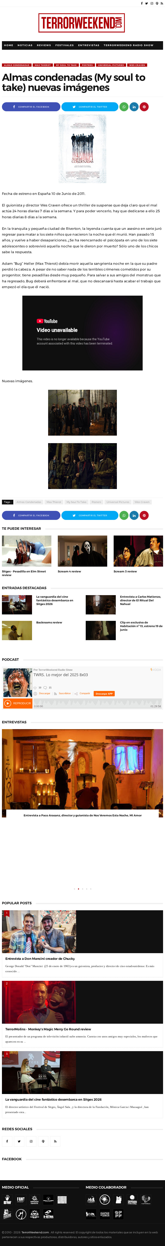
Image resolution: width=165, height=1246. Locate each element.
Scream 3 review (125, 571)
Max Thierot (43, 65)
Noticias (25, 45)
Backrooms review (49, 622)
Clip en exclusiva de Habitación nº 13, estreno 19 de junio (141, 626)
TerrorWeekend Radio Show (129, 45)
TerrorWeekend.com (35, 1232)
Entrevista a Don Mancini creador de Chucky (40, 958)
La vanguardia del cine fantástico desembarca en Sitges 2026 (54, 600)
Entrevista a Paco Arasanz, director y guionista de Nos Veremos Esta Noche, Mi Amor (83, 815)
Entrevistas (88, 45)
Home (8, 45)
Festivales (64, 45)
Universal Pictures (111, 65)
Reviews (44, 45)
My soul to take (66, 65)
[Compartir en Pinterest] (144, 106)
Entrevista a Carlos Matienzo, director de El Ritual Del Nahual (140, 600)
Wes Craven (137, 65)
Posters (87, 65)
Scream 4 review (69, 571)
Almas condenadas (16, 65)
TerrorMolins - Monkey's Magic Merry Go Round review (48, 1029)
